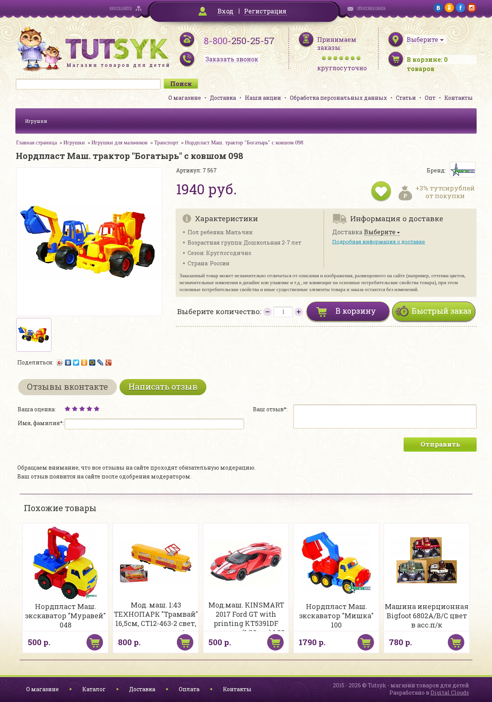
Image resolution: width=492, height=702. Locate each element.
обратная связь (371, 7)
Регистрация (265, 11)
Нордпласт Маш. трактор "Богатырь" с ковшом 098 (244, 143)
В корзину (356, 311)
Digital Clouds (449, 692)
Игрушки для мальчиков (119, 143)
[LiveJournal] (100, 363)
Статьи (406, 97)
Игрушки (36, 121)
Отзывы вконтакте (67, 386)
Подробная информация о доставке (378, 241)
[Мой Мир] (92, 363)
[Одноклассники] (84, 363)
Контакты (458, 97)
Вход (225, 11)
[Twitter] (76, 363)
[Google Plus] (109, 363)
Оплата (189, 689)
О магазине (184, 97)
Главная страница (36, 143)
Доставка (223, 97)
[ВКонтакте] (68, 363)
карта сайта (121, 7)
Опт (430, 97)
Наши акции (263, 97)
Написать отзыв (163, 386)
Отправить (440, 444)
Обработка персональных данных (338, 97)
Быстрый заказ (441, 311)
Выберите (380, 232)
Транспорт (166, 143)
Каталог (94, 689)
